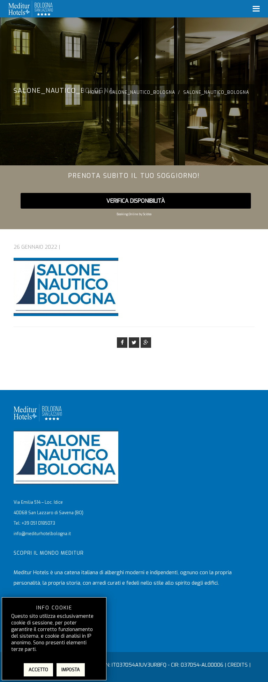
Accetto (38, 670)
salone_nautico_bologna (142, 92)
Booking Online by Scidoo (134, 214)
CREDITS (238, 664)
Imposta (70, 670)
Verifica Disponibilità (135, 200)
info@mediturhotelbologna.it (42, 534)
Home (94, 92)
